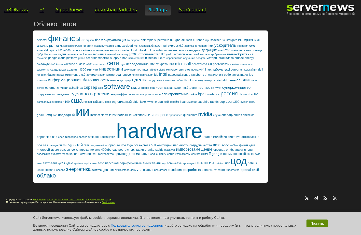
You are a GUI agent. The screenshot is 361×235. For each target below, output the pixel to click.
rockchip (42, 58)
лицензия (171, 50)
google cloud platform (62, 58)
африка (189, 45)
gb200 (133, 54)
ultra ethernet (136, 58)
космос (115, 50)
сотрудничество (201, 145)
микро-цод (113, 74)
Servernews (39, 199)
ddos (108, 101)
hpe (39, 145)
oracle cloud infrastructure (138, 50)
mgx (122, 64)
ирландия (188, 163)
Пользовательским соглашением (137, 225)
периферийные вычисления (140, 163)
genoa (40, 87)
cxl (157, 64)
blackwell (169, 149)
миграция (142, 154)
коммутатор (203, 80)
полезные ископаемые (134, 115)
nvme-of (152, 101)
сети (113, 63)
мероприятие (174, 58)
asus (181, 50)
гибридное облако (76, 136)
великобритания (240, 54)
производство (125, 154)
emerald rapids (47, 50)
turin (76, 154)
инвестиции (111, 69)
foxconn (41, 74)
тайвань (98, 101)
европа (218, 149)
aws (83, 154)
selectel (42, 40)
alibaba (145, 87)
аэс (54, 137)
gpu (105, 170)
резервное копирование (77, 149)
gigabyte (207, 170)
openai (245, 170)
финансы (64, 38)
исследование (137, 64)
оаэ (114, 149)
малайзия (220, 137)
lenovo (126, 74)
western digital (199, 153)
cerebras (237, 69)
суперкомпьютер (236, 87)
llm (163, 54)
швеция (53, 145)
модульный (156, 80)
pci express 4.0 (202, 64)
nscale (217, 80)
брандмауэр (188, 101)
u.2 (83, 74)
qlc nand (244, 94)
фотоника (167, 64)
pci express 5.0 (145, 145)
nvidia (205, 114)
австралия (50, 163)
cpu (229, 101)
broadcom (175, 170)
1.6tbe (193, 87)
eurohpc (198, 40)
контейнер (99, 64)
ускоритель (225, 45)
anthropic (147, 40)
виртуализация (115, 40)
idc (156, 74)
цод (239, 161)
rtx (83, 40)
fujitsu (63, 145)
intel (163, 74)
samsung (122, 54)
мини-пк (92, 69)
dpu (160, 101)
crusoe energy (244, 58)
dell (260, 69)
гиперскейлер (81, 50)
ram (86, 145)
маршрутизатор (104, 45)
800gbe (175, 40)
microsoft (183, 64)
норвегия (242, 45)
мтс (152, 64)
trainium (219, 163)
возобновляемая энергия (103, 58)
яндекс (68, 163)
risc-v (99, 40)
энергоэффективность (125, 94)
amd (217, 145)
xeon (159, 87)
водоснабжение (179, 74)
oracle (208, 137)
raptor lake (90, 163)
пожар (60, 74)
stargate (231, 40)
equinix (90, 40)
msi (136, 45)
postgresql (160, 169)
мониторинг (101, 50)
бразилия (220, 54)
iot (106, 145)
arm (113, 80)
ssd (227, 69)
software (117, 86)
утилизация (145, 170)
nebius (252, 163)
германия (99, 54)
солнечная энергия (162, 153)
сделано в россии (90, 93)
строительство (149, 54)
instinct (95, 115)
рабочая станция (236, 74)
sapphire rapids (208, 101)
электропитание (175, 94)
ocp (222, 101)
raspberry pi (199, 74)
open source (117, 145)
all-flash (186, 40)
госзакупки (107, 137)
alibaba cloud (157, 69)
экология (204, 162)
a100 (89, 64)
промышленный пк (236, 154)
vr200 (254, 94)
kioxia (59, 64)
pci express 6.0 (173, 45)
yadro (169, 54)
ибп (124, 58)
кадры (135, 87)
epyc (120, 80)
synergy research (61, 153)
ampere (135, 40)
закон (158, 45)
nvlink (159, 50)
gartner (78, 163)
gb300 (41, 115)
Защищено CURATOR (98, 199)
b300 (252, 101)
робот (179, 80)
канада (257, 50)
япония (249, 149)
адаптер (97, 169)
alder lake (139, 101)
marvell (111, 54)
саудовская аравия (63, 69)
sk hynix (216, 87)
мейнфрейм (171, 101)
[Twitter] (307, 199)
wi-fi (201, 69)
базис (51, 74)
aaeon (248, 50)
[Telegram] (316, 199)
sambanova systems (49, 101)
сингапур (234, 137)
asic (100, 87)
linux (208, 69)
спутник (62, 87)
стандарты (193, 50)
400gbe (106, 149)
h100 (66, 101)
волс (225, 145)
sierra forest (108, 115)
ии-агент (88, 45)
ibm (111, 170)
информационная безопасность (78, 80)
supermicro (161, 40)
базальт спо (215, 74)
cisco (40, 170)
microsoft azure (48, 149)
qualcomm (190, 115)
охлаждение (46, 64)
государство (106, 153)
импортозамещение (194, 149)
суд (152, 87)
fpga (130, 145)
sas (90, 54)
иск (227, 163)
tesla (257, 40)
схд (49, 115)
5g (70, 145)
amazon (179, 54)
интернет (245, 40)
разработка (192, 170)
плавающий (146, 45)
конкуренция (175, 69)
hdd (224, 80)
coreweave (174, 163)
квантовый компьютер (200, 54)
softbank (93, 137)
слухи (217, 115)
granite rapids (154, 149)
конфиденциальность (173, 145)
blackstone (50, 54)
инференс (160, 115)
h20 (60, 50)
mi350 (66, 50)
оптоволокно (250, 137)
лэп (226, 149)
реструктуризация (131, 149)
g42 (60, 163)
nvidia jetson (122, 169)
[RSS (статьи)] (325, 199)
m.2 (185, 87)
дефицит (209, 50)
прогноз (204, 87)
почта (194, 69)
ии (82, 112)
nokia (193, 94)
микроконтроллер (71, 45)
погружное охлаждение (53, 94)
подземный (97, 145)
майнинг (237, 50)
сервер (90, 87)
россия (229, 93)
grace (81, 58)
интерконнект (155, 58)
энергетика (78, 169)
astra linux (76, 87)
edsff (101, 163)
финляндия (247, 145)
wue (220, 50)
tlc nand (50, 170)
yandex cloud (124, 45)
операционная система (238, 115)
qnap (128, 80)
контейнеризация (142, 74)
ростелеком (221, 64)
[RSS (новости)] (335, 199)
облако (46, 175)
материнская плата (220, 58)
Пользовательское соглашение (65, 199)
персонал (112, 163)
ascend (60, 169)
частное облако (74, 64)
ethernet (50, 87)
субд (40, 54)
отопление (72, 74)
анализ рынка (48, 45)
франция (236, 149)
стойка (234, 64)
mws (145, 69)
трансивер (175, 115)
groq (97, 149)
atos (187, 69)
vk (223, 40)
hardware (159, 130)
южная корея (173, 87)
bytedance (213, 94)
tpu (192, 80)
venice (83, 54)
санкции (243, 80)
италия (42, 80)
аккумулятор (132, 69)
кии (142, 94)
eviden (244, 101)
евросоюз (44, 137)
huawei (92, 154)
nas (45, 145)
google (217, 154)
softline (234, 145)
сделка (140, 79)
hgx (210, 45)
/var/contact (108, 202)
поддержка (43, 153)
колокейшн (250, 69)
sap (164, 163)
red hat (87, 101)
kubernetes (232, 169)
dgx (207, 40)
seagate (201, 58)
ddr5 (133, 169)
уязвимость (182, 153)
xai (252, 154)
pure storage (153, 94)
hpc (201, 94)
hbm (186, 80)
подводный (66, 115)
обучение (189, 58)
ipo (251, 74)
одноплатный (122, 101)
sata (254, 80)
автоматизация (95, 74)
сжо (252, 45)
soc (55, 115)
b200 (236, 101)
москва (170, 80)
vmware (219, 170)
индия (62, 54)
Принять (317, 223)
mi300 (82, 69)
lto (128, 40)
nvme (232, 80)
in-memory (201, 45)
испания (73, 54)
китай (78, 145)
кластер (216, 40)
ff (210, 154)
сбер (61, 136)
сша (77, 100)
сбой (255, 170)
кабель (217, 69)
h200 (226, 50)
